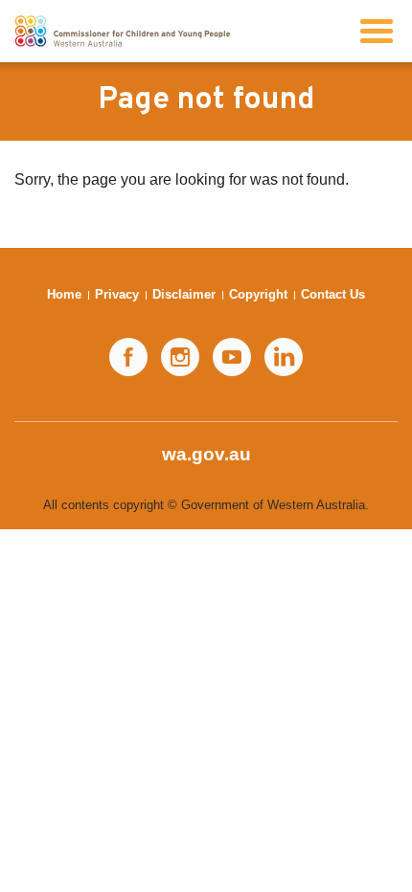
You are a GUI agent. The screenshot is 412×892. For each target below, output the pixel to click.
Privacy (117, 294)
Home (64, 294)
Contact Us (333, 294)
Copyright (258, 294)
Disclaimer (184, 294)
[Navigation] (376, 31)
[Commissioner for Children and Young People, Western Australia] (122, 31)
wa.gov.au (206, 454)
